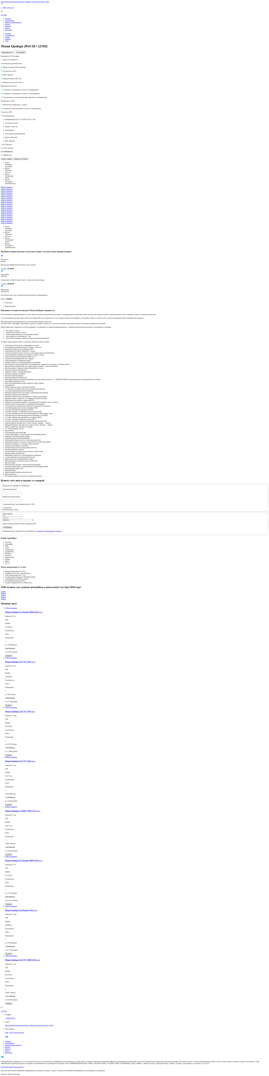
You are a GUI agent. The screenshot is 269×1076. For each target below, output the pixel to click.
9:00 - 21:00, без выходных (14, 1032)
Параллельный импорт (13, 22)
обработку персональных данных (49, 531)
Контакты (8, 30)
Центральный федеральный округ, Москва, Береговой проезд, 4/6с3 (25, 2)
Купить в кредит (7, 159)
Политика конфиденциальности (12, 1067)
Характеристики (7, 52)
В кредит (9, 656)
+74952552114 (10, 1018)
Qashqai (8, 39)
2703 (6, 41)
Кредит (7, 24)
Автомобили (9, 20)
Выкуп (7, 28)
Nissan (7, 37)
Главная (8, 18)
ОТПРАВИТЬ (7, 527)
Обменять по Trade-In (21, 159)
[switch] (2, 255)
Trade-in (8, 26)
